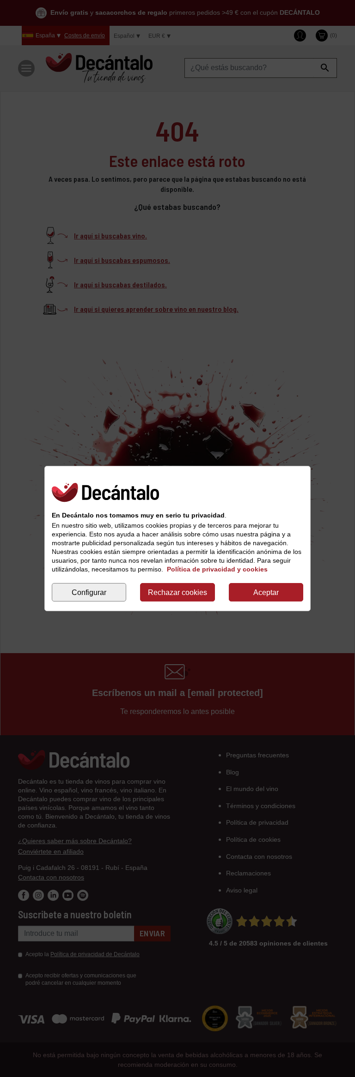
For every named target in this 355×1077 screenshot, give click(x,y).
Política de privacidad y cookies (217, 569)
